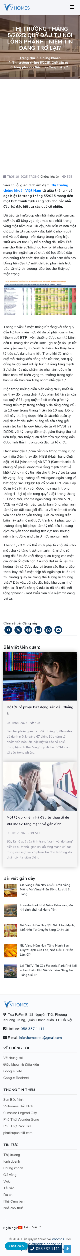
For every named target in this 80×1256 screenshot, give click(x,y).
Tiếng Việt (30, 1227)
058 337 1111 (33, 1028)
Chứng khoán (50, 58)
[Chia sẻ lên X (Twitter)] (18, 630)
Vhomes (58, 1239)
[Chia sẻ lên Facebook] (8, 630)
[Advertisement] (40, 121)
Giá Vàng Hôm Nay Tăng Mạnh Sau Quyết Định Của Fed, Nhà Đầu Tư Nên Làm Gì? (46, 950)
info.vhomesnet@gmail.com (40, 1037)
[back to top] (67, 1249)
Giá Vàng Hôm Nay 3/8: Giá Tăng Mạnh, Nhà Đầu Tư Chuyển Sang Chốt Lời (47, 927)
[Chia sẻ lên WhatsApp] (48, 630)
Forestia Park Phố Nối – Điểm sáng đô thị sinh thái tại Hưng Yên (46, 907)
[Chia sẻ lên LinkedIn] (38, 630)
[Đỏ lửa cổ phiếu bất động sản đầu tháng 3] (40, 676)
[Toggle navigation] (72, 7)
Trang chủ (27, 58)
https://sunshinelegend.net (42, 1244)
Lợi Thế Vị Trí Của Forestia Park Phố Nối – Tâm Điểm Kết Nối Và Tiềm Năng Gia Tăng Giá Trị (48, 970)
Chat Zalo (16, 1246)
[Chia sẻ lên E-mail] (58, 630)
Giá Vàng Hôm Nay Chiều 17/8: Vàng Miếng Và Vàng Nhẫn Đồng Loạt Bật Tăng (45, 889)
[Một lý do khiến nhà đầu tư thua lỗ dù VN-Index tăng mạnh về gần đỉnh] (40, 786)
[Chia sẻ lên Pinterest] (28, 630)
